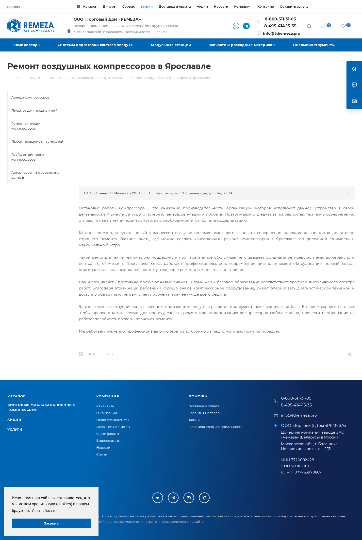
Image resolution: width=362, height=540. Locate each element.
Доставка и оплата (204, 406)
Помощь (198, 396)
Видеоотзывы (107, 440)
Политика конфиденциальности (216, 427)
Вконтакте (157, 497)
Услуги (14, 429)
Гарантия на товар (204, 413)
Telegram (173, 497)
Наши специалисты (112, 420)
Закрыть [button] (51, 523)
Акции (14, 420)
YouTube (188, 497)
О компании (106, 413)
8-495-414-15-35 (280, 25)
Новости (103, 447)
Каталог (16, 396)
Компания (107, 396)
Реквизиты (105, 406)
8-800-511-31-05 (280, 19)
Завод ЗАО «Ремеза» (113, 427)
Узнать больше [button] (45, 510)
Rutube (204, 497)
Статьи (101, 454)
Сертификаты (107, 434)
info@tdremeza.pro (281, 33)
